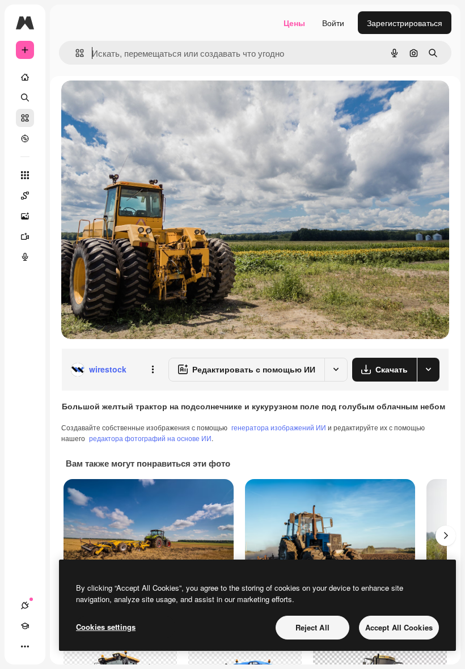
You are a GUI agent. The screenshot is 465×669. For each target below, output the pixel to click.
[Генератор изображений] (25, 216)
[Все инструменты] (25, 175)
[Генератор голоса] (25, 257)
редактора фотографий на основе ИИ (150, 438)
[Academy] (25, 626)
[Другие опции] (152, 369)
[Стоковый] (25, 118)
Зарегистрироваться (404, 22)
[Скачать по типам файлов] (428, 370)
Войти (333, 22)
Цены (294, 22)
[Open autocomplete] (75, 53)
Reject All (312, 627)
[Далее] (446, 535)
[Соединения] (25, 605)
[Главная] (25, 77)
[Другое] (25, 646)
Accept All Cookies (399, 627)
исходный (137, 102)
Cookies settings (106, 626)
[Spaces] (25, 196)
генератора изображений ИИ (278, 427)
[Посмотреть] (25, 138)
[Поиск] (25, 97)
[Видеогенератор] (25, 236)
